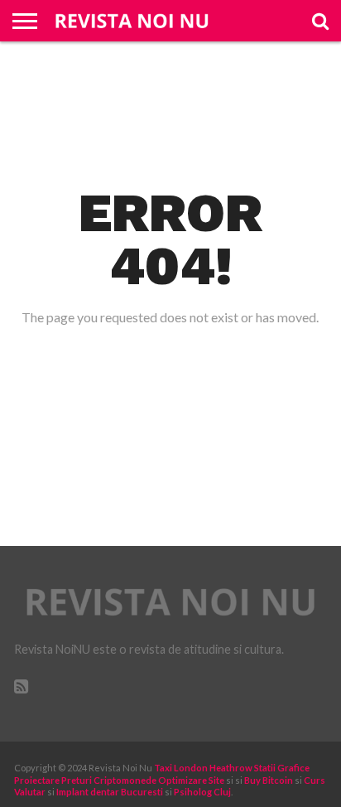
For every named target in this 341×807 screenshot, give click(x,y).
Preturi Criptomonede (108, 780)
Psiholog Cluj (202, 791)
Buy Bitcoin (268, 780)
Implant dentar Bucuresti (109, 791)
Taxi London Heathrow (203, 767)
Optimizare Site (191, 780)
